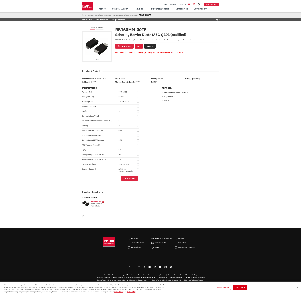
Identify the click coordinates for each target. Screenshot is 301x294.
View (98, 59)
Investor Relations (137, 243)
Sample (150, 46)
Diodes (90, 15)
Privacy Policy (184, 275)
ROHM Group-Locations (186, 247)
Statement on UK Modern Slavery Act (170, 277)
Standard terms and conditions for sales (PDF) (140, 277)
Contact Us (182, 4)
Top (216, 19)
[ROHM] (87, 7)
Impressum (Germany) (103, 277)
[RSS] (138, 266)
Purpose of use (172, 275)
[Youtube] (160, 266)
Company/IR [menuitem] (182, 8)
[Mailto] (170, 266)
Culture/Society (160, 243)
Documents (119, 52)
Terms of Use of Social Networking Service (151, 275)
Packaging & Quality (145, 52)
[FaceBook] (149, 266)
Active (123, 78)
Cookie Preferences (222, 287)
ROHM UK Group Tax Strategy (195, 277)
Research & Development (163, 238)
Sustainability (136, 247)
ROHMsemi (144, 266)
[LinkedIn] (154, 266)
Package (92, 27)
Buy (139, 46)
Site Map (194, 275)
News (166, 4)
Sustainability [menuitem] (200, 8)
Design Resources (118, 19)
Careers (173, 4)
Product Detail (87, 19)
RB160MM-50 (96, 201)
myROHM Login (211, 4)
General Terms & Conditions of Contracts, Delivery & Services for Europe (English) (123, 280)
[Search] (189, 4)
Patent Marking (118, 277)
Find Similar (129, 178)
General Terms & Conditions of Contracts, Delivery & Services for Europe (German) (178, 280)
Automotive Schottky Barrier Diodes (125, 15)
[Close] (297, 287)
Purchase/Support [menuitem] (160, 8)
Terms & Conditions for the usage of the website (119, 275)
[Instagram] (165, 266)
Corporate (134, 238)
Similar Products (102, 19)
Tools (131, 52)
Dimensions (99, 27)
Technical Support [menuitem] (120, 8)
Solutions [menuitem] (140, 8)
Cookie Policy (131, 291)
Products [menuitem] (102, 8)
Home (84, 15)
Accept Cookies (240, 287)
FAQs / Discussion (164, 52)
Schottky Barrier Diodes (103, 15)
